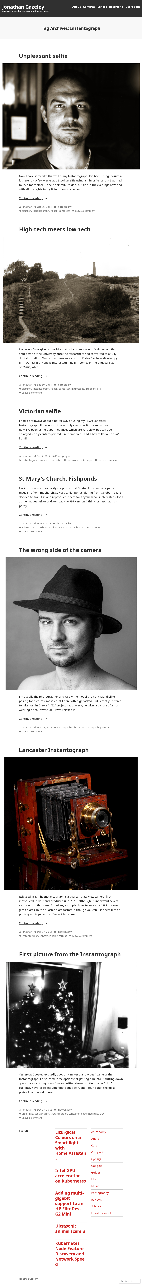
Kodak (54, 210)
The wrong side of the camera (60, 550)
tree (102, 1113)
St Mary (95, 527)
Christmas (27, 1113)
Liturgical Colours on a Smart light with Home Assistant (70, 1145)
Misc (94, 1179)
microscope (77, 388)
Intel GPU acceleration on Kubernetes (70, 1175)
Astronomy (98, 1132)
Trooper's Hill (93, 388)
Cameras (89, 7)
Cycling (96, 1159)
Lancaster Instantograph (54, 750)
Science (96, 1206)
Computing (98, 1152)
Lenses (102, 7)
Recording (116, 7)
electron (26, 210)
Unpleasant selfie (43, 56)
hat (79, 727)
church (34, 527)
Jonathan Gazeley (23, 7)
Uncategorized (101, 1213)
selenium (73, 460)
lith (65, 460)
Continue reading (31, 198)
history (56, 527)
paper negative (89, 1113)
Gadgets (96, 1166)
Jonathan (27, 206)
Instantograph (41, 210)
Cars (94, 1145)
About (76, 7)
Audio (95, 1139)
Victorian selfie (40, 411)
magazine (84, 527)
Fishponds (44, 527)
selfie (82, 460)
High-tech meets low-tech (55, 229)
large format (59, 936)
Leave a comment (85, 211)
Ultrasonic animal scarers (70, 1228)
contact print (42, 1113)
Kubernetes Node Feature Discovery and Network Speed (70, 1253)
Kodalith (44, 460)
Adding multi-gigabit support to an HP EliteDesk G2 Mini (69, 1203)
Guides (96, 1172)
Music (95, 1186)
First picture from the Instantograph (70, 954)
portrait (104, 727)
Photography (64, 206)
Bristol (25, 527)
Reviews (96, 1199)
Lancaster (64, 210)
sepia (89, 460)
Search (23, 1131)
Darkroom (132, 7)
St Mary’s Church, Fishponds (58, 478)
